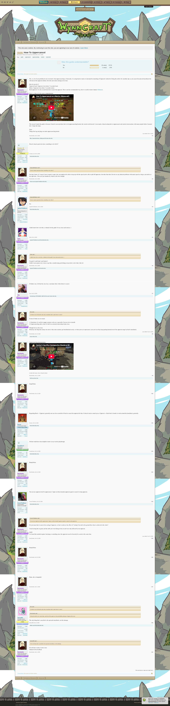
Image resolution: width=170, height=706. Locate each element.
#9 (152, 375)
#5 (152, 237)
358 (26, 508)
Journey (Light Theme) (21, 702)
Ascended (25, 219)
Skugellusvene (24, 306)
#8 (152, 333)
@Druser (99, 89)
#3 (152, 178)
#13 (152, 472)
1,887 (26, 96)
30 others (47, 138)
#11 (152, 423)
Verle (26, 248)
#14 (152, 501)
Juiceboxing (32, 296)
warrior (42, 57)
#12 (152, 451)
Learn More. (84, 48)
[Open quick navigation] (153, 42)
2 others (51, 296)
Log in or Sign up (148, 6)
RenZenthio (35, 54)
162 (26, 99)
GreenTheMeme (22, 503)
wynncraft (48, 57)
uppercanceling (36, 57)
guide (22, 57)
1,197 (26, 244)
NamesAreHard (35, 138)
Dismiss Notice (167, 698)
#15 (152, 538)
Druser (31, 181)
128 (26, 303)
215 (26, 217)
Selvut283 (20, 617)
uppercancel (28, 57)
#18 (152, 622)
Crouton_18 (24, 161)
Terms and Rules (138, 702)
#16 (152, 557)
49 (26, 455)
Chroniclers (25, 633)
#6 (152, 265)
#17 (152, 586)
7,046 (26, 626)
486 (26, 155)
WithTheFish (44, 296)
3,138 (26, 214)
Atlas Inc (25, 101)
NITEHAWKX (38, 296)
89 (26, 158)
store (75, 2)
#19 (152, 652)
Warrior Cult (25, 160)
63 (26, 452)
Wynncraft (25, 54)
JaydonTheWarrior (39, 181)
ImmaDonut (21, 445)
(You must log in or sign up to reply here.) (144, 670)
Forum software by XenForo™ (27, 704)
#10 (152, 393)
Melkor (31, 625)
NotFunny (32, 378)
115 (26, 247)
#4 (152, 206)
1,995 (26, 300)
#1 (152, 135)
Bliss (31, 138)
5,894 (26, 429)
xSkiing (41, 138)
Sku (30, 293)
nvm (26, 512)
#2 (152, 153)
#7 (152, 293)
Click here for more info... (153, 702)
